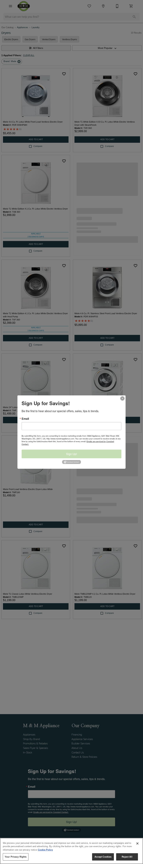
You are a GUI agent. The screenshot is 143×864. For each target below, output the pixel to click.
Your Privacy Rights (16, 856)
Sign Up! (71, 454)
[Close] (137, 843)
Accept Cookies (103, 856)
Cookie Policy (45, 850)
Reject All (127, 856)
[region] (71, 851)
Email (25, 418)
